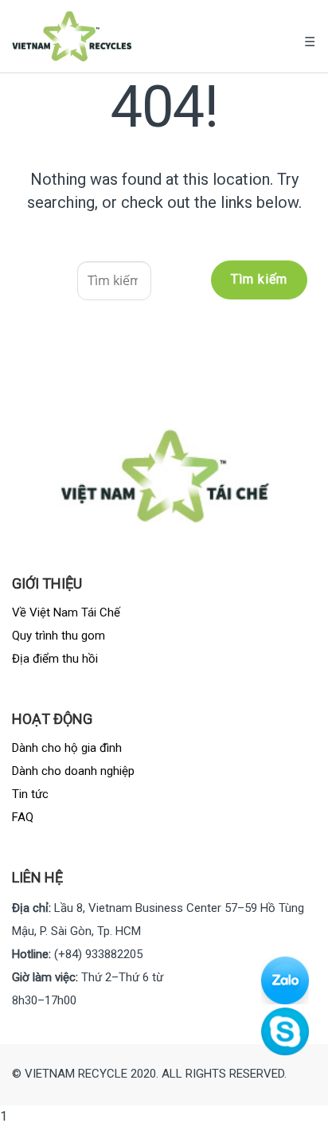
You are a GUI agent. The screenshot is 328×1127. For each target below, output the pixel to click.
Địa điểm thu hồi (55, 659)
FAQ (22, 817)
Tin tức (30, 794)
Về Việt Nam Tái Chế (66, 612)
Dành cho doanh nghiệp (73, 771)
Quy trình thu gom (58, 635)
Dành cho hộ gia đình (67, 748)
